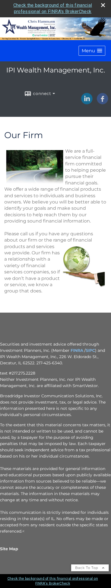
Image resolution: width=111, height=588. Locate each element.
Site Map (9, 548)
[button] (92, 51)
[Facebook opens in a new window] (102, 102)
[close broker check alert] (103, 5)
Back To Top (87, 568)
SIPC (90, 350)
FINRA (77, 350)
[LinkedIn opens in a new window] (86, 102)
